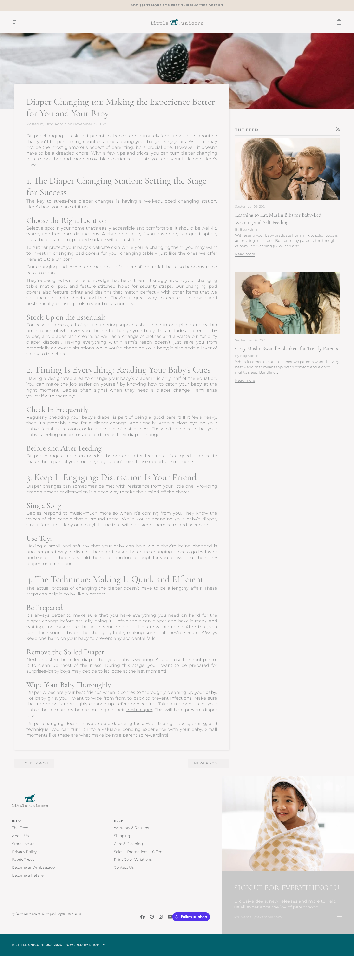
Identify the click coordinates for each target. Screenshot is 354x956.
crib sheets (72, 297)
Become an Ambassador (34, 867)
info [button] (16, 821)
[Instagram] (161, 917)
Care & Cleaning (128, 844)
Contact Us (124, 867)
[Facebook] (142, 917)
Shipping (122, 836)
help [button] (118, 821)
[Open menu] (19, 22)
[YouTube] (170, 917)
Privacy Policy (24, 852)
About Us (20, 836)
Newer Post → (208, 763)
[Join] (338, 917)
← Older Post (34, 763)
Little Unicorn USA (34, 945)
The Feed (20, 828)
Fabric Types (23, 859)
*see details (211, 5)
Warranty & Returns (131, 828)
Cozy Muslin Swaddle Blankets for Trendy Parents (286, 348)
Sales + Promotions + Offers (138, 852)
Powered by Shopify (85, 945)
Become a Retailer (28, 875)
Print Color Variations (133, 859)
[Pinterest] (152, 917)
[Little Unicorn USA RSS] (338, 129)
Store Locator (24, 844)
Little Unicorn (57, 259)
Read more (245, 254)
